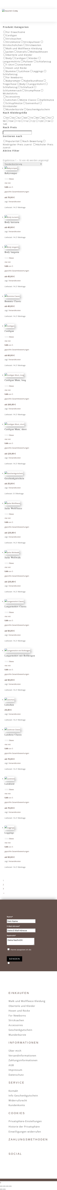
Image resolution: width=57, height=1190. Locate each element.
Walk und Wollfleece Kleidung (27, 1001)
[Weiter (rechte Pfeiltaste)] (4, 1189)
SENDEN (14, 959)
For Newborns (17, 1015)
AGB (11, 1065)
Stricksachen (16, 1020)
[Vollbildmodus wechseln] (4, 1186)
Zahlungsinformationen (23, 1060)
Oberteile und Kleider (22, 1005)
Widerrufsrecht (18, 1100)
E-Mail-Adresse (13, 926)
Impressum (15, 1069)
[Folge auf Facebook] (11, 1162)
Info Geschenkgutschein (23, 1095)
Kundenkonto (17, 1105)
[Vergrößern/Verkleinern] (1, 1186)
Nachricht (11, 935)
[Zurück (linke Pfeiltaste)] (1, 1189)
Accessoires (16, 1025)
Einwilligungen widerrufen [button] (25, 1131)
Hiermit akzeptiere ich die (30, 949)
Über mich (15, 1050)
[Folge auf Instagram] (18, 1162)
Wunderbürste (17, 1034)
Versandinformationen (22, 1055)
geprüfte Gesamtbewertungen (17, 191)
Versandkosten (15, 201)
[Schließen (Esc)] (10, 1186)
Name (9, 916)
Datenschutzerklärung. (41, 949)
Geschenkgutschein (20, 1029)
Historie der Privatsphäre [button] (24, 1126)
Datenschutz (16, 1074)
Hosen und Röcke (19, 1010)
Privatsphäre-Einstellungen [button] (25, 1121)
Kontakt (13, 1090)
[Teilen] (7, 1186)
